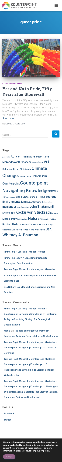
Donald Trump (37, 197)
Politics (53, 219)
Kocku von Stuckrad (32, 212)
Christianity (25, 169)
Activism (16, 156)
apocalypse (37, 162)
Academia (6, 157)
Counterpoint (11, 183)
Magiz (7, 330)
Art (46, 162)
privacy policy (42, 450)
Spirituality (46, 224)
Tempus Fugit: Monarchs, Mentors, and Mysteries (29, 269)
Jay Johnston (23, 207)
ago (19, 123)
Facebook (9, 413)
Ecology (50, 196)
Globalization (47, 202)
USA (49, 229)
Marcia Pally (9, 218)
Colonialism (39, 176)
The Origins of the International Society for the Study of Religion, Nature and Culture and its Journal (31, 391)
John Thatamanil (41, 207)
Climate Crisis (24, 176)
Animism (37, 156)
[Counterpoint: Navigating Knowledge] (20, 6)
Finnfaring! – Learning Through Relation (24, 251)
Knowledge (8, 212)
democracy (10, 197)
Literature (54, 213)
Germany (36, 202)
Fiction (29, 202)
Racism (6, 224)
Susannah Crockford (12, 230)
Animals (27, 156)
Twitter (7, 419)
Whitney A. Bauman (20, 235)
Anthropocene (23, 162)
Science (35, 224)
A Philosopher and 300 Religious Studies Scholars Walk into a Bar (29, 369)
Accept (9, 456)
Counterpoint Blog (12, 83)
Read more (8, 118)
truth (43, 230)
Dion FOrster (22, 196)
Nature (34, 218)
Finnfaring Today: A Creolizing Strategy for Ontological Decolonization (30, 319)
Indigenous (9, 206)
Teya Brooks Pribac (31, 230)
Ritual (26, 225)
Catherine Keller (10, 169)
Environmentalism (14, 201)
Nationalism (22, 219)
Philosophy (44, 219)
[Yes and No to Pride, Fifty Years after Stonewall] (31, 58)
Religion (18, 224)
